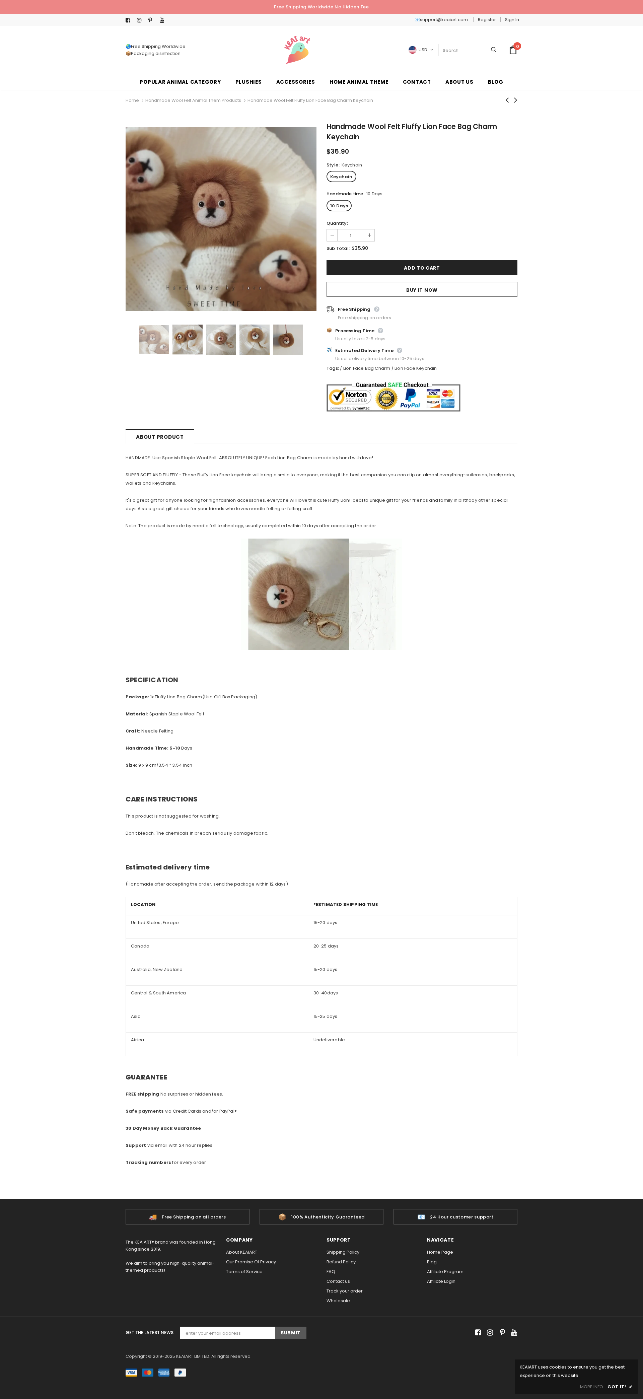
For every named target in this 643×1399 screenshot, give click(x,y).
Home (132, 100)
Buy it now (422, 290)
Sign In (512, 19)
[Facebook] (130, 20)
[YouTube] (164, 20)
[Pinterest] (152, 20)
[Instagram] (141, 20)
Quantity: (337, 223)
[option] (221, 219)
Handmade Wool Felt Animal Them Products (193, 100)
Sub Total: (338, 248)
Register (487, 19)
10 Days (339, 206)
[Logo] (297, 50)
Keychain (341, 176)
